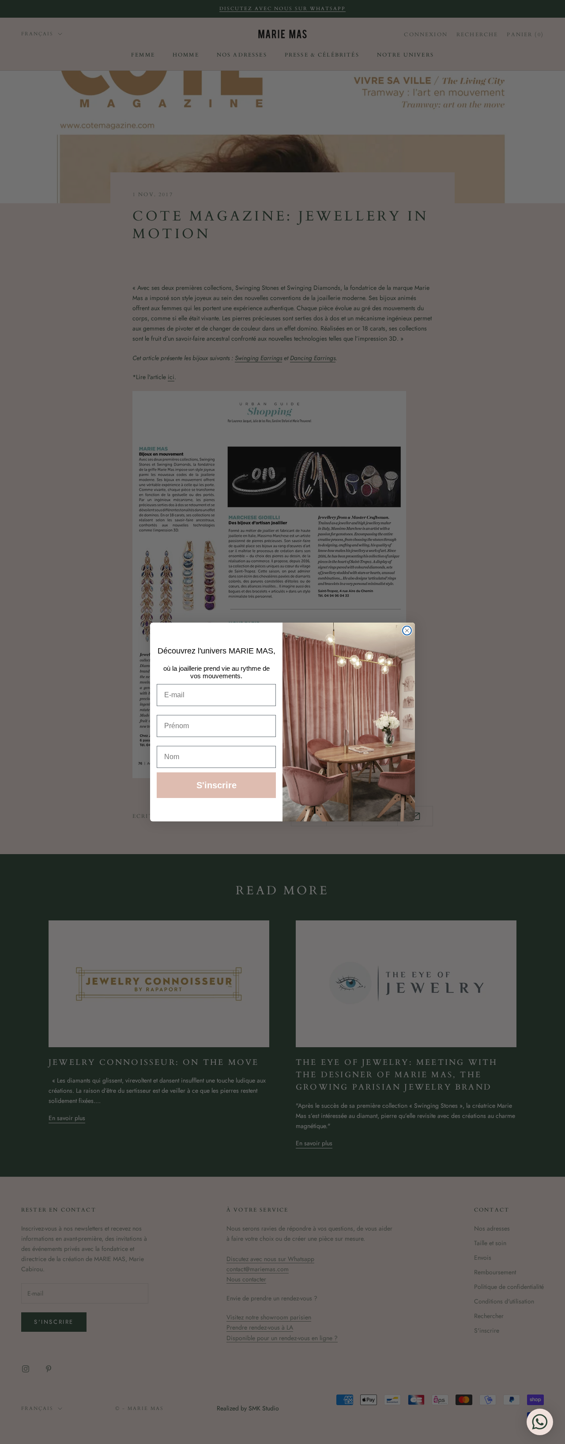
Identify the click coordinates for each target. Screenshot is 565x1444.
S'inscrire (216, 785)
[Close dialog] (407, 630)
